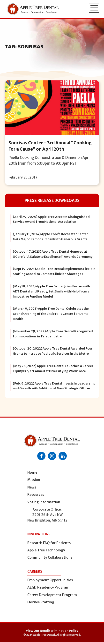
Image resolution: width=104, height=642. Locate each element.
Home (32, 472)
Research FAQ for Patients (49, 543)
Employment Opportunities (50, 580)
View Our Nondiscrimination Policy (52, 631)
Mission (33, 480)
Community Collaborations (49, 557)
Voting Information (43, 502)
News (31, 487)
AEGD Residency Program (48, 587)
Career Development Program (52, 595)
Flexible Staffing (40, 602)
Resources (35, 494)
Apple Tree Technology (46, 550)
